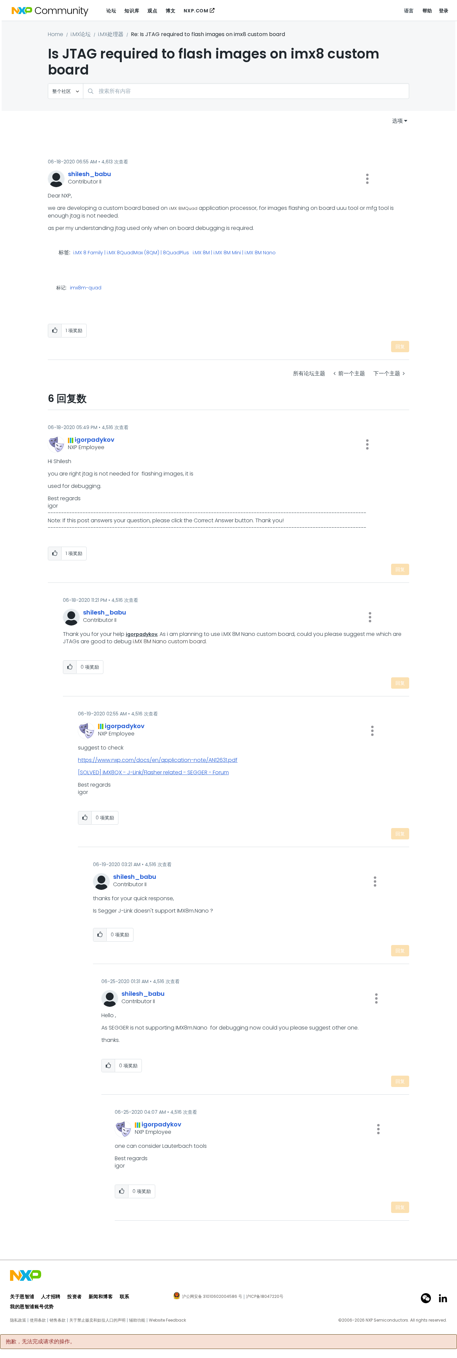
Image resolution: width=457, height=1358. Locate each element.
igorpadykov (141, 634)
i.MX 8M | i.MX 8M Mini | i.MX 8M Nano (234, 253)
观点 (152, 10)
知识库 (131, 10)
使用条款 (38, 1320)
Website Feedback (167, 1320)
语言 (409, 10)
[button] (367, 178)
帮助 (427, 10)
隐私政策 (18, 1320)
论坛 (111, 10)
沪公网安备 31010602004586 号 (212, 1297)
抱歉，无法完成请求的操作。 (40, 1341)
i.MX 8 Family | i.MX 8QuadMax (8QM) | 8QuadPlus (131, 253)
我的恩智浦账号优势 (32, 1306)
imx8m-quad (85, 287)
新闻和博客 (101, 1296)
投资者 (74, 1296)
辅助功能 (137, 1320)
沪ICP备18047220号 (264, 1297)
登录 (444, 10)
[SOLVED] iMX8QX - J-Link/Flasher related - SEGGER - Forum (153, 772)
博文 (170, 10)
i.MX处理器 (110, 34)
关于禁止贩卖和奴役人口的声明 (97, 1320)
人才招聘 (51, 1296)
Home (55, 34)
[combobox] (246, 91)
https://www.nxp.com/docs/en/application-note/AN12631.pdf (158, 760)
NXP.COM (196, 10)
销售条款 (58, 1320)
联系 (124, 1296)
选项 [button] (397, 121)
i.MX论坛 (81, 34)
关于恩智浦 (22, 1296)
